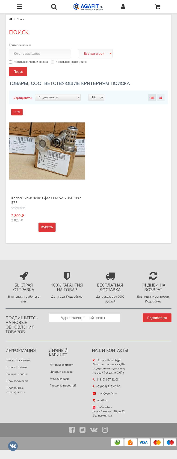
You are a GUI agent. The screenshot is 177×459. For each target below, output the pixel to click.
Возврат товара (17, 374)
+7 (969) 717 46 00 (108, 386)
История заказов (61, 372)
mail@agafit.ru (107, 393)
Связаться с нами (18, 360)
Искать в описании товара (31, 61)
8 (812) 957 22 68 (107, 379)
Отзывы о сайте (17, 367)
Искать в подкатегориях (71, 61)
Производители (17, 381)
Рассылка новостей (63, 385)
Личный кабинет (61, 365)
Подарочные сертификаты (15, 390)
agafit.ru (102, 400)
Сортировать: (23, 98)
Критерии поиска (20, 45)
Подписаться (157, 318)
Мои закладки (59, 378)
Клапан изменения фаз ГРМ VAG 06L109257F (46, 200)
